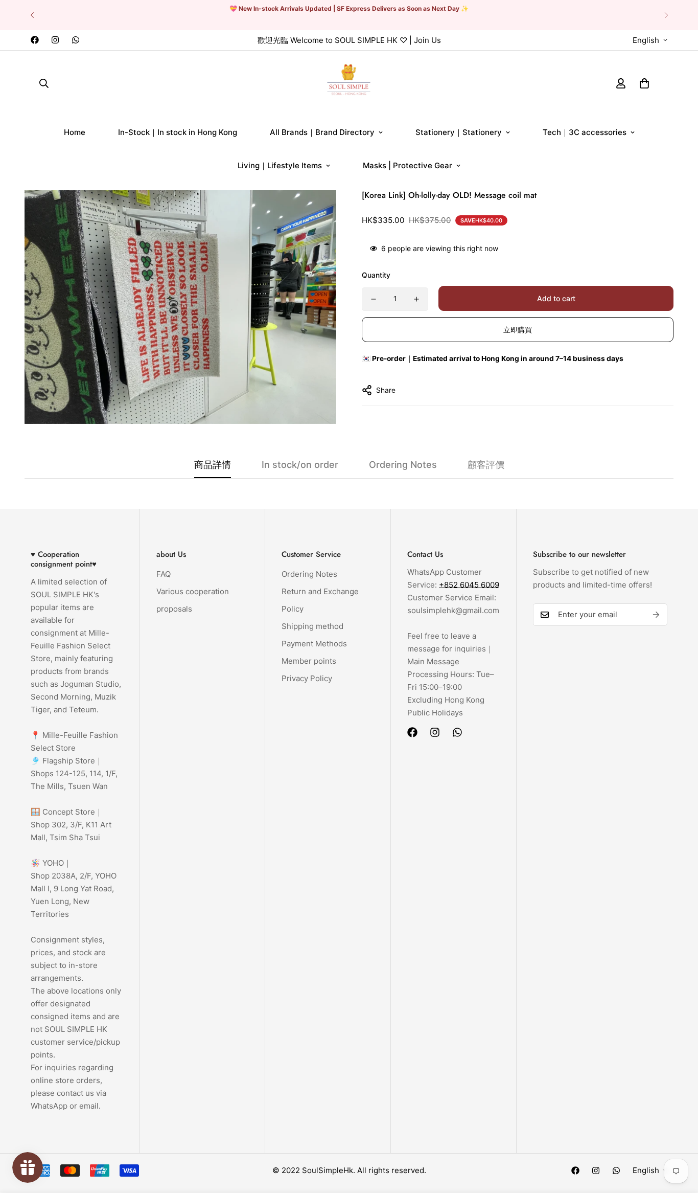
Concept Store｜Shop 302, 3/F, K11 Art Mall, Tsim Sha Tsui (71, 824)
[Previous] (31, 15)
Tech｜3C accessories (584, 132)
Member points (309, 661)
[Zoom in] (314, 211)
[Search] (44, 83)
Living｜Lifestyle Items (280, 165)
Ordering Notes (309, 574)
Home (74, 132)
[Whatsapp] (76, 40)
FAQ (163, 574)
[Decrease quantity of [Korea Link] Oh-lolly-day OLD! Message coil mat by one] (373, 299)
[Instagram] (55, 40)
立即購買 (517, 329)
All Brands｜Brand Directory (322, 132)
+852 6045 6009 (469, 585)
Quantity (376, 275)
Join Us (427, 40)
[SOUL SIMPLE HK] (349, 83)
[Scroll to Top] (678, 1137)
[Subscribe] (656, 614)
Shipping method (312, 626)
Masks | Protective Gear (407, 165)
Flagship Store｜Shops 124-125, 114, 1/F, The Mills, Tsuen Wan (74, 773)
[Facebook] (35, 40)
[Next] (666, 15)
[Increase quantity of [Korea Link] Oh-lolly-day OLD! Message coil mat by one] (416, 299)
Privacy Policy (307, 678)
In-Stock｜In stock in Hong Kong (177, 132)
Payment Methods (314, 643)
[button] (644, 83)
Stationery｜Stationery (458, 132)
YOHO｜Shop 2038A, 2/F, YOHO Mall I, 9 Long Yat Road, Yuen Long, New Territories (74, 888)
